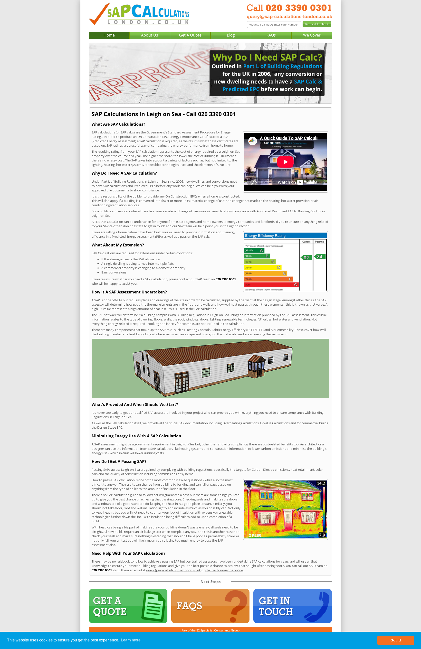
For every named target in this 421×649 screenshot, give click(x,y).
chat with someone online (224, 570)
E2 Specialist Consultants (213, 630)
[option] (210, 73)
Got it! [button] (396, 640)
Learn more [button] (131, 640)
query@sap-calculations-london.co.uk (173, 570)
